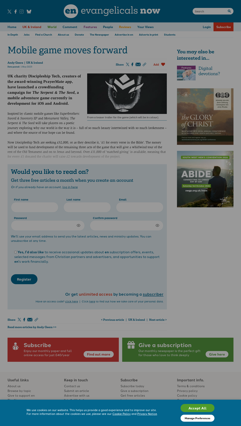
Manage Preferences (197, 418)
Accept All (197, 408)
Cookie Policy (121, 414)
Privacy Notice (147, 414)
